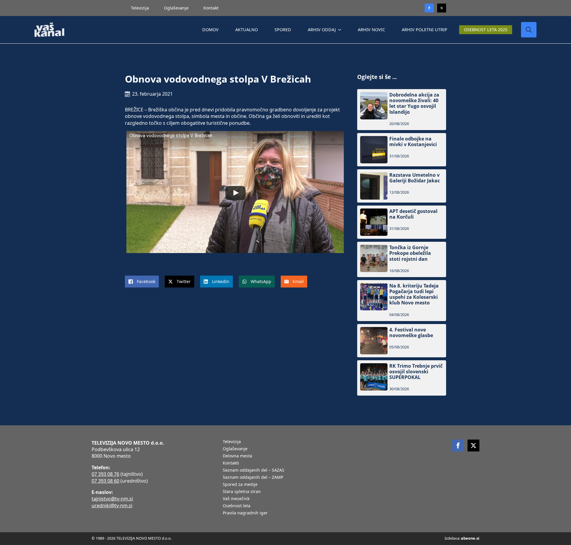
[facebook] (458, 445)
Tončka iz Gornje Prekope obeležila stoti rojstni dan (410, 253)
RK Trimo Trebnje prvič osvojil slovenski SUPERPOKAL (416, 371)
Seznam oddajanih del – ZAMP (253, 477)
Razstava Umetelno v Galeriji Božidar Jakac (414, 178)
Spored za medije (240, 484)
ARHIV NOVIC (371, 29)
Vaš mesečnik (236, 499)
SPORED (282, 29)
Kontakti (231, 463)
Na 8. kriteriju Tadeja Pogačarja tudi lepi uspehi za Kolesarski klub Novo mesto (414, 294)
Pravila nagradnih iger (245, 513)
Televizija (140, 8)
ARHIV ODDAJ (322, 29)
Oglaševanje (176, 8)
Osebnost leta (236, 506)
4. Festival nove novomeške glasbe (411, 332)
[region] (77, 498)
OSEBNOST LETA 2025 (485, 29)
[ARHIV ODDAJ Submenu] (341, 29)
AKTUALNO (246, 29)
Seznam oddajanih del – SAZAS (253, 470)
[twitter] (441, 8)
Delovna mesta (237, 456)
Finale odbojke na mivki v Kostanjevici (413, 141)
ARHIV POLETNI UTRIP (424, 29)
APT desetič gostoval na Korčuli (413, 214)
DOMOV (210, 29)
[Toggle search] (529, 29)
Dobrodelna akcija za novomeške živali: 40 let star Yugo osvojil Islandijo (414, 103)
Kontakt (211, 8)
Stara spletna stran (242, 491)
